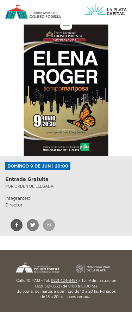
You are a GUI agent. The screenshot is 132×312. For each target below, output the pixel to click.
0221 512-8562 (47, 286)
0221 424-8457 (64, 281)
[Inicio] (33, 12)
